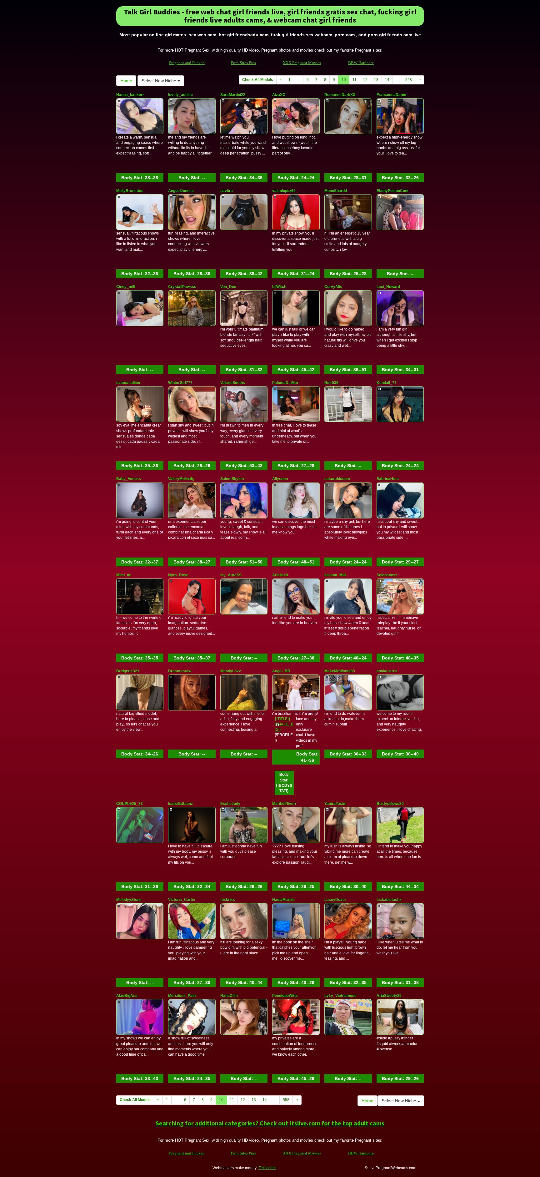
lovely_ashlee (180, 95)
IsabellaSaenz (180, 803)
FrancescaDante (391, 95)
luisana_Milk (335, 575)
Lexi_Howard (388, 287)
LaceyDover (335, 899)
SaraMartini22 (232, 95)
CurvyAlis (333, 287)
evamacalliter (128, 383)
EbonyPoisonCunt (392, 191)
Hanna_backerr (130, 95)
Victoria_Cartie (181, 899)
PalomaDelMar (285, 383)
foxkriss (227, 899)
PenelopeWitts (285, 995)
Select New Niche (160, 80)
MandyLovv (230, 671)
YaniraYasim (335, 803)
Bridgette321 (127, 671)
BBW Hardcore (361, 62)
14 (387, 80)
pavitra (226, 191)
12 (365, 80)
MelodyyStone (129, 899)
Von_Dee (228, 287)
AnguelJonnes (181, 191)
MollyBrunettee (129, 191)
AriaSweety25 (389, 995)
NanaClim (229, 995)
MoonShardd (335, 191)
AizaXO (278, 95)
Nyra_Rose (178, 575)
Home (126, 80)
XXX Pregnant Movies (302, 62)
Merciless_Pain (182, 995)
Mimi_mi (123, 575)
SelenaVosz (387, 575)
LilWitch (279, 287)
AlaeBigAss (127, 995)
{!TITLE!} (282, 719)
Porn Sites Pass (243, 62)
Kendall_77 (387, 383)
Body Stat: (139, 177)
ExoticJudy (230, 803)
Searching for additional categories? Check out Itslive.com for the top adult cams (270, 1123)
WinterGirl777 (180, 383)
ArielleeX (280, 575)
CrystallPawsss (182, 287)
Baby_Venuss (128, 479)
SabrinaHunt (388, 479)
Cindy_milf (125, 287)
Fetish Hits (267, 1168)
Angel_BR (281, 671)
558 (408, 80)
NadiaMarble (283, 899)
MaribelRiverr (284, 803)
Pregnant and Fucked (187, 62)
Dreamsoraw (179, 671)
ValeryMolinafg (181, 479)
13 (376, 80)
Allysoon (280, 479)
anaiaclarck (387, 671)
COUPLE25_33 (129, 803)
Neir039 (331, 383)
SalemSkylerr (232, 479)
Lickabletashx (389, 899)
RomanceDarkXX (339, 95)
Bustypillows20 (390, 803)
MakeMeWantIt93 (339, 671)
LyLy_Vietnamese (340, 995)
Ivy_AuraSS (231, 575)
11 (354, 80)
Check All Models (257, 80)
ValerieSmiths (232, 383)
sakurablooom (337, 479)
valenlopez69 (284, 191)
